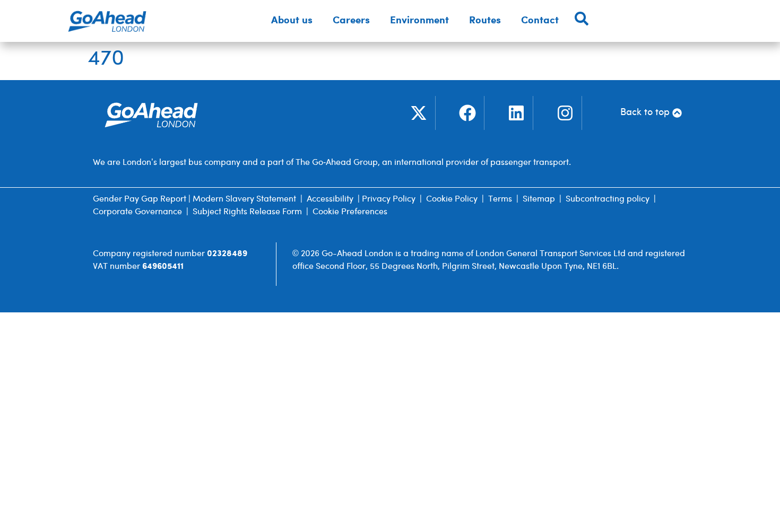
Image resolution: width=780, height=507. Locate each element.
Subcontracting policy (607, 199)
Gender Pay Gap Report (139, 199)
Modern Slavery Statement (244, 199)
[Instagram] (565, 113)
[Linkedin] (516, 113)
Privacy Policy (388, 199)
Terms (500, 199)
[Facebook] (467, 113)
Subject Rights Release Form (247, 211)
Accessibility (330, 199)
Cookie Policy (452, 199)
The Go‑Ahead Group (337, 162)
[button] (292, 21)
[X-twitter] (419, 113)
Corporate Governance (137, 211)
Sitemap (539, 199)
